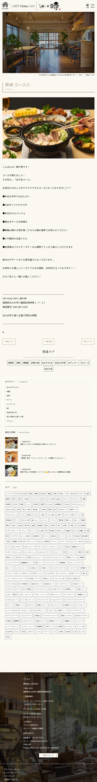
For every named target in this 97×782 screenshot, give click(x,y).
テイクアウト (14, 536)
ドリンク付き (81, 626)
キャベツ (67, 499)
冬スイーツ (9, 605)
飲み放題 (85, 536)
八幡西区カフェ (82, 594)
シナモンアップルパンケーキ (75, 600)
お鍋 (18, 509)
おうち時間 (26, 589)
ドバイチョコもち (11, 610)
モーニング (32, 541)
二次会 (42, 515)
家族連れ (9, 520)
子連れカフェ (47, 578)
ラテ (61, 547)
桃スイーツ (9, 568)
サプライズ (76, 499)
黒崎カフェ (9, 557)
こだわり (30, 632)
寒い (14, 499)
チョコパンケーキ (57, 600)
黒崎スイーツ (20, 605)
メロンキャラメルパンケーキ (55, 557)
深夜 (87, 531)
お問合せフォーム (11, 779)
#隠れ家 (35, 362)
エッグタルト (17, 547)
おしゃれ (82, 632)
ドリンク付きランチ (23, 573)
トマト (22, 515)
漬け (58, 525)
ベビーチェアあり (59, 578)
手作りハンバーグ (38, 573)
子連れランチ (45, 568)
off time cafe (10, 509)
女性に (14, 525)
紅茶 (67, 547)
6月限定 (37, 616)
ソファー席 (79, 515)
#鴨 (18, 362)
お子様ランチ (34, 568)
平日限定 (60, 626)
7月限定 (8, 621)
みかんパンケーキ (55, 605)
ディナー (46, 632)
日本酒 (35, 504)
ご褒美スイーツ (62, 610)
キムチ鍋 (51, 499)
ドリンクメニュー (51, 547)
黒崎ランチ (73, 509)
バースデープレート (64, 584)
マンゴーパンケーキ (12, 563)
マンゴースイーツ (21, 568)
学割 (28, 557)
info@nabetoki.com (38, 741)
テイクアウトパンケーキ (50, 616)
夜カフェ (60, 531)
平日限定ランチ (84, 568)
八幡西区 (14, 541)
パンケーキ (11, 404)
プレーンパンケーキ (76, 563)
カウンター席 (69, 515)
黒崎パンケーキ (72, 557)
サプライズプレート (12, 531)
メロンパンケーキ (28, 621)
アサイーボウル (65, 541)
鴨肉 (7, 525)
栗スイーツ (82, 589)
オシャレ (46, 536)
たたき (35, 515)
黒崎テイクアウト (66, 616)
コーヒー (44, 520)
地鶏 (28, 515)
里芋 (88, 494)
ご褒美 (79, 552)
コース (54, 632)
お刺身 (43, 509)
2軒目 (52, 525)
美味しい (62, 494)
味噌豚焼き (58, 504)
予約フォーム (48, 755)
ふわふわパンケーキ (45, 552)
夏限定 (82, 557)
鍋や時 (27, 525)
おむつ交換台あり (23, 584)
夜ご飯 (77, 536)
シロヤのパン (51, 573)
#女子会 (48, 368)
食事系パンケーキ (55, 621)
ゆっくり (33, 531)
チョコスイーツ (25, 610)
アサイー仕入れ (78, 541)
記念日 (68, 632)
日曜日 (81, 531)
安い (74, 531)
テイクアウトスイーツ (77, 610)
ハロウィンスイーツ (40, 594)
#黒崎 (11, 362)
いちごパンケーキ (42, 600)
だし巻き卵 (71, 494)
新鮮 (49, 509)
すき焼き (26, 499)
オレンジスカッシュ (29, 552)
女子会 (15, 504)
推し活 (85, 573)
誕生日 (54, 536)
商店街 (68, 531)
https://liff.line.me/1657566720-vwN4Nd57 (41, 747)
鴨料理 (61, 520)
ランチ (38, 632)
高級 (33, 525)
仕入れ (88, 541)
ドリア (18, 589)
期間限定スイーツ (27, 563)
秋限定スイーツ (71, 589)
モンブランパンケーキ (40, 589)
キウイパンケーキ (11, 616)
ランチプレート (81, 605)
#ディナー (73, 362)
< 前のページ (9, 341)
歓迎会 (52, 531)
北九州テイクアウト (81, 616)
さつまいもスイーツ (12, 600)
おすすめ (19, 494)
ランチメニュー (63, 573)
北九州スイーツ (78, 584)
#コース (85, 362)
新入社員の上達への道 (15, 416)
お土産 (86, 552)
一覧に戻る (48, 341)
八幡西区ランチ (69, 621)
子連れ (61, 632)
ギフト (8, 547)
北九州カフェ (20, 557)
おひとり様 (25, 520)
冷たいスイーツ (29, 547)
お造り (59, 515)
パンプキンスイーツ (28, 600)
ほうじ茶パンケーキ (56, 589)
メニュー (10, 421)
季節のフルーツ (42, 605)
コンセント (35, 499)
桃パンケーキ (75, 573)
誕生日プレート (37, 584)
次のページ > (87, 341)
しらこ (28, 504)
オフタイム (30, 605)
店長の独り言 (12, 412)
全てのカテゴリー (13, 387)
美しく (77, 520)
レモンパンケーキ (26, 616)
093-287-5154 (20, 306)
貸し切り (23, 541)
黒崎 (30, 494)
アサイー (54, 541)
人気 (74, 632)
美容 (20, 525)
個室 (8, 391)
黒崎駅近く (63, 563)
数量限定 (40, 626)
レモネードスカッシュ (13, 552)
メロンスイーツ (38, 557)
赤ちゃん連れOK (73, 578)
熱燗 (42, 504)
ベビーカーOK (10, 584)
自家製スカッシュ (77, 547)
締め (46, 525)
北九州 (67, 504)
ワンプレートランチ (28, 626)
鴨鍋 (36, 494)
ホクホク (81, 494)
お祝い (8, 637)
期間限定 (17, 621)
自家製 (8, 504)
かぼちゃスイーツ (55, 594)
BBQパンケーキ (42, 621)
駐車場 (83, 525)
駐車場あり (36, 536)
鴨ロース (69, 520)
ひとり (70, 536)
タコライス (9, 589)
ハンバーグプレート (12, 626)
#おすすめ (47, 362)
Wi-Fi (43, 499)
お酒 (23, 632)
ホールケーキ (72, 568)
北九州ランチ (63, 509)
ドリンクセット (69, 594)
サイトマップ (9, 776)
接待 (8, 395)
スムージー (57, 552)
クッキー (71, 552)
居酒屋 (40, 525)
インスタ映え (26, 536)
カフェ (17, 632)
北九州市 (9, 632)
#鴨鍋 (25, 362)
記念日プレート (50, 584)
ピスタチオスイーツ (39, 610)
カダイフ (51, 610)
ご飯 (7, 541)
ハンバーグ (80, 621)
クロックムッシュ (11, 515)
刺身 (71, 525)
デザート (40, 547)
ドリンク (53, 520)
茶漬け (65, 525)
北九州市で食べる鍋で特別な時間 (20, 315)
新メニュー (35, 520)
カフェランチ (10, 573)
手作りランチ (50, 626)
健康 (83, 520)
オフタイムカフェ (77, 504)
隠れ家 (43, 494)
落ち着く (35, 509)
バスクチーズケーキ (59, 568)
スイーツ (62, 536)
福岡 (21, 504)
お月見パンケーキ (34, 578)
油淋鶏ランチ (68, 605)
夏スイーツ (39, 563)
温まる (59, 499)
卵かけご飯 (26, 509)
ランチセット (70, 626)
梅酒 (84, 499)
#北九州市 (60, 362)
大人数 (41, 531)
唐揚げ (8, 499)
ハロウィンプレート (25, 594)
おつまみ (49, 504)
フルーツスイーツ (51, 563)
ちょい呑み (50, 515)
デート (9, 400)
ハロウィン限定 (11, 594)
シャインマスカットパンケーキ (16, 578)
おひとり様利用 (44, 541)
